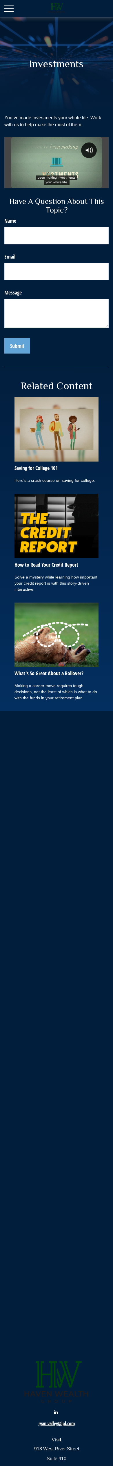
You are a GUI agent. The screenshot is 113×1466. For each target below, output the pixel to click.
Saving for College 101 (36, 467)
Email (9, 256)
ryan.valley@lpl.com (57, 1423)
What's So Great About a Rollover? (48, 673)
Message (13, 292)
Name (10, 220)
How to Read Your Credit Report (46, 564)
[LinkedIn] (56, 1412)
